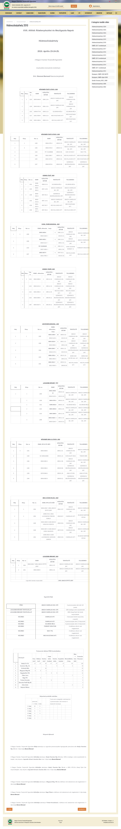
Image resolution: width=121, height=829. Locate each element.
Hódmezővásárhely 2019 (99, 39)
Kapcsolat (60, 820)
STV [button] (79, 13)
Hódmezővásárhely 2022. (99, 33)
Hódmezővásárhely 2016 (99, 52)
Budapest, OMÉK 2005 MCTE (100, 74)
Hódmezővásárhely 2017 (99, 49)
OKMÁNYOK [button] (99, 13)
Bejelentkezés (96, 6)
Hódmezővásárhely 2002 (99, 87)
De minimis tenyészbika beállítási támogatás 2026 (24, 7)
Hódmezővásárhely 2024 (99, 26)
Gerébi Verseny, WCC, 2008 (99, 80)
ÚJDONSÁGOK (8, 13)
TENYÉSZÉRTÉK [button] (62, 13)
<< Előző (9, 809)
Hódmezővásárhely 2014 (99, 65)
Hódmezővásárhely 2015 (99, 55)
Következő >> (82, 809)
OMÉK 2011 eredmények (99, 68)
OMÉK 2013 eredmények (99, 58)
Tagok (60, 822)
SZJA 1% (74, 6)
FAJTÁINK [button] (52, 13)
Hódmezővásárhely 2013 (99, 61)
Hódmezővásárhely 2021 (99, 36)
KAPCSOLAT (109, 13)
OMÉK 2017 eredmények (99, 46)
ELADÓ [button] (72, 13)
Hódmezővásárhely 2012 (99, 71)
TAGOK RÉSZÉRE (42, 13)
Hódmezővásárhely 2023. (99, 30)
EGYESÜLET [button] (19, 13)
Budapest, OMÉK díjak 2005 (100, 77)
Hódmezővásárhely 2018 (99, 42)
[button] (116, 13)
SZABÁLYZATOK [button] (29, 13)
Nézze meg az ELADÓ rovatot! (56, 6)
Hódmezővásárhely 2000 (99, 84)
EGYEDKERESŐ (88, 13)
